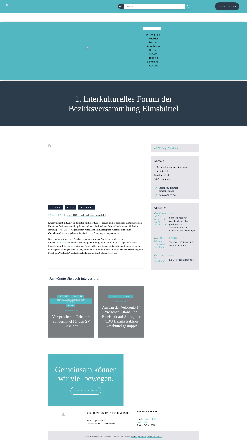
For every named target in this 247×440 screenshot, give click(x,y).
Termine (153, 57)
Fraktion (153, 42)
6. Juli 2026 (173, 238)
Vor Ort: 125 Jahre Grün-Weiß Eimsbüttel (182, 244)
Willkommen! (153, 34)
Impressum (142, 436)
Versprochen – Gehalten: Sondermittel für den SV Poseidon (71, 321)
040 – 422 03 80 (167, 195)
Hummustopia (62, 242)
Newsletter (153, 61)
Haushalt (78, 296)
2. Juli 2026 (173, 255)
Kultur (70, 207)
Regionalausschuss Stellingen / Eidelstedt (71, 301)
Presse (153, 54)
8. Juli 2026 (173, 213)
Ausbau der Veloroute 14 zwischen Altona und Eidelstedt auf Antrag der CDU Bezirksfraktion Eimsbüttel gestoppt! (121, 316)
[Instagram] (231, 17)
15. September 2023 (120, 301)
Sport (70, 306)
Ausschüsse (153, 46)
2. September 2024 (70, 310)
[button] (152, 28)
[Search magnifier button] (188, 6)
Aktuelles (153, 38)
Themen (153, 50)
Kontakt (153, 65)
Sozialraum (86, 207)
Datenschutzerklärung (154, 436)
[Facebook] (237, 17)
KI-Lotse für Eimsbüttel (181, 259)
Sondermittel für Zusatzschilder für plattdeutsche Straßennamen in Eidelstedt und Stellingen (182, 224)
